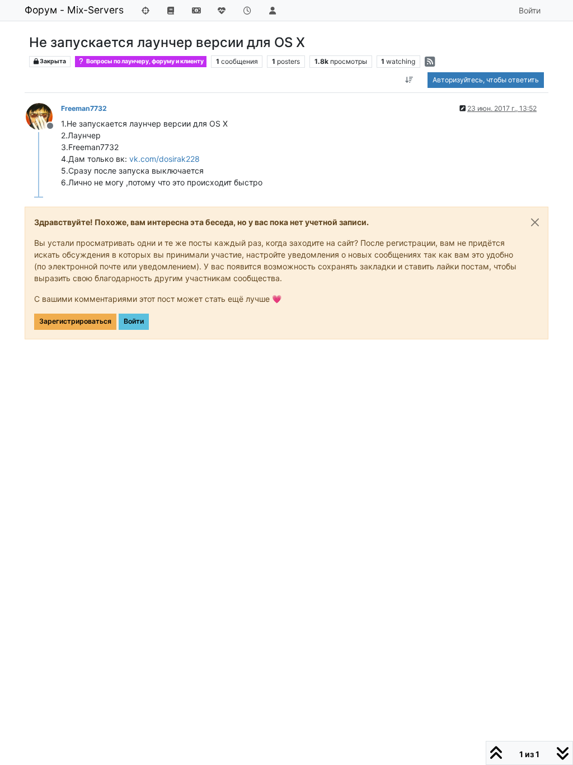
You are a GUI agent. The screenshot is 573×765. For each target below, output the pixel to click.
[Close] (535, 222)
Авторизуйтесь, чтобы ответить (486, 80)
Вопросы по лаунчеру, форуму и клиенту (144, 61)
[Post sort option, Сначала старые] (409, 80)
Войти (134, 321)
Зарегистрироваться (75, 321)
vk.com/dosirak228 (164, 159)
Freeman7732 (84, 108)
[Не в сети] (43, 115)
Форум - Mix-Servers (74, 10)
